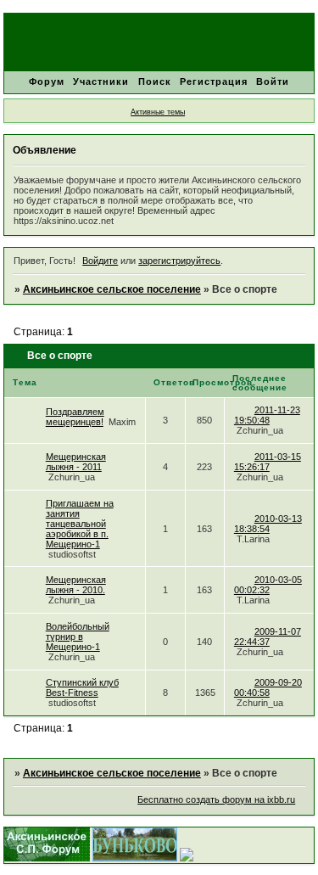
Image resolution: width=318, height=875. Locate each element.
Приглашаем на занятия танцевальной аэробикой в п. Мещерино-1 (80, 523)
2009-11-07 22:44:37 (267, 636)
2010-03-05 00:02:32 (268, 585)
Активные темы (158, 112)
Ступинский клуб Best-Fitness (82, 687)
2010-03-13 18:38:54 (268, 523)
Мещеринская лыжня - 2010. (76, 585)
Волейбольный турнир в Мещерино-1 (77, 636)
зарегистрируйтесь (179, 260)
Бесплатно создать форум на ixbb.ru (216, 799)
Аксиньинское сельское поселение (112, 289)
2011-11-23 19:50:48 (267, 415)
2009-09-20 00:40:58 (268, 687)
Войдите (100, 260)
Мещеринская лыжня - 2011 (76, 462)
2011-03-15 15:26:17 (267, 462)
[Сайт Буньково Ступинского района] (134, 858)
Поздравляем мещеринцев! (75, 417)
